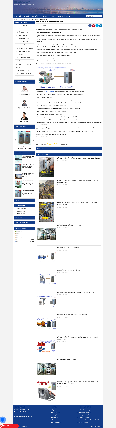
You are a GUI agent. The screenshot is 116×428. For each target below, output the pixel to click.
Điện (53, 419)
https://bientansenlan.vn (26, 416)
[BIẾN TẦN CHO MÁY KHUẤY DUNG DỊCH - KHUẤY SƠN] (47, 301)
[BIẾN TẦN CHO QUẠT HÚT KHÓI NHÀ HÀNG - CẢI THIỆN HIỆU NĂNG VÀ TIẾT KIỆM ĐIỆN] (47, 391)
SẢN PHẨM (35, 16)
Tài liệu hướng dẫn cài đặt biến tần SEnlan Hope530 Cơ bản (28, 158)
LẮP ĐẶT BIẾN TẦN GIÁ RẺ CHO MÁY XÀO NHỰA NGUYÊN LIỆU (78, 158)
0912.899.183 (25, 409)
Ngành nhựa (55, 410)
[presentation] (16, 140)
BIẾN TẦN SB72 (20, 54)
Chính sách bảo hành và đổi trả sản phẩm (89, 419)
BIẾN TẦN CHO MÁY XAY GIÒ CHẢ (68, 270)
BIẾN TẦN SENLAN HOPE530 (23, 29)
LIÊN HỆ (68, 16)
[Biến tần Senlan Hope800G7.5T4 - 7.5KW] (24, 138)
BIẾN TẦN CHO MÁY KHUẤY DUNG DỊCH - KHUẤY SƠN (75, 292)
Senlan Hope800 (50, 91)
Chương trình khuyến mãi (85, 415)
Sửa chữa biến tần (20, 211)
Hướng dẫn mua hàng (84, 410)
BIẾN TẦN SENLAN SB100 (22, 41)
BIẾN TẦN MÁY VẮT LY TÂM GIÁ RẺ (69, 247)
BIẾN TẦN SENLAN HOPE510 (23, 61)
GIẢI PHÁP (44, 16)
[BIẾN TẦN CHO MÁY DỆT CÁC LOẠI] (47, 234)
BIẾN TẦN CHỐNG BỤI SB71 (23, 51)
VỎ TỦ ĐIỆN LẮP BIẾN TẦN (23, 70)
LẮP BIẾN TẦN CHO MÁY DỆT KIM (68, 359)
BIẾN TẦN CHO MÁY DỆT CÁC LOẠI (69, 225)
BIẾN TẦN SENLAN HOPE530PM (24, 74)
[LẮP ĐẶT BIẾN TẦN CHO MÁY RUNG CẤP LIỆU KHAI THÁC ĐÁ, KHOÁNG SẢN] (47, 189)
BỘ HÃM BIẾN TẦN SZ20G (22, 45)
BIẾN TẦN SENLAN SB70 (22, 32)
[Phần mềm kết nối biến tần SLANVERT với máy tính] (18, 176)
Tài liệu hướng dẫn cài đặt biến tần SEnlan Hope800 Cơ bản (28, 166)
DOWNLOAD (60, 16)
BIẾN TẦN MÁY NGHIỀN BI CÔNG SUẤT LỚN (72, 315)
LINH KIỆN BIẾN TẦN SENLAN (23, 64)
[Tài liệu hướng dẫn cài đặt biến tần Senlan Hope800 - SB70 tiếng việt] (18, 193)
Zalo (2, 420)
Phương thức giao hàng (85, 412)
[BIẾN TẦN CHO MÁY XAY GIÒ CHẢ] (47, 279)
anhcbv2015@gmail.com (25, 411)
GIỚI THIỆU (26, 16)
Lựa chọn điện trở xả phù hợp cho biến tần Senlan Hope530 (27, 183)
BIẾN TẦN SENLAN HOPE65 (23, 35)
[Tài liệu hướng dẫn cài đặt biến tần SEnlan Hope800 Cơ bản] (18, 167)
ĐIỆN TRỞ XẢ (19, 67)
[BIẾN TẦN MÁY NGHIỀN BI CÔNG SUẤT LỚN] (47, 324)
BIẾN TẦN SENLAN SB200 (22, 38)
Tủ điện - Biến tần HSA (21, 208)
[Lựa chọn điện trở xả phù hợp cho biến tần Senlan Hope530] (18, 184)
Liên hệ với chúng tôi (84, 422)
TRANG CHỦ (17, 16)
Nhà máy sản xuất (56, 422)
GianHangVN (99, 426)
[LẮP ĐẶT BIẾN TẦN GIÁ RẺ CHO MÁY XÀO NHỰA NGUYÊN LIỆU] (47, 167)
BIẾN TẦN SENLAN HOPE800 (23, 25)
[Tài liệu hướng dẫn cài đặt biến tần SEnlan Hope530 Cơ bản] (18, 159)
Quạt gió (54, 415)
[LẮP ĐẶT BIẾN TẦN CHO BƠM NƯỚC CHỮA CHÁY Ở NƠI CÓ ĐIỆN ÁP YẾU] (47, 346)
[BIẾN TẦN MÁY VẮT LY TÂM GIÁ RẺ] (47, 257)
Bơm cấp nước (56, 412)
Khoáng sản (55, 417)
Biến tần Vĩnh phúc (20, 213)
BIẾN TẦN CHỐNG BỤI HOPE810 (24, 48)
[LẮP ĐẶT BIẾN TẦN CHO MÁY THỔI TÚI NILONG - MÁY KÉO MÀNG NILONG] (47, 212)
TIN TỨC (51, 16)
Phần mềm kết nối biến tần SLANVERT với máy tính (28, 175)
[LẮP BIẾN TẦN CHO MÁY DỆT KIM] (47, 368)
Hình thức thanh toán (84, 417)
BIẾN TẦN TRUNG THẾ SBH (23, 57)
